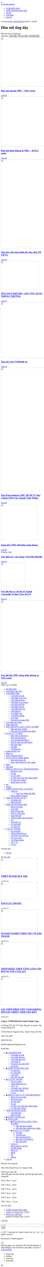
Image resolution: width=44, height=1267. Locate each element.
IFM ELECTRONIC (11, 903)
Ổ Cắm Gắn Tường (18, 780)
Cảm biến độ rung (18, 700)
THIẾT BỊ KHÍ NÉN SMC (16, 11)
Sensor (8, 787)
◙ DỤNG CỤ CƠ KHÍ (20, 1130)
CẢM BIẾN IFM (12, 8)
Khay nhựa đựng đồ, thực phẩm (23, 762)
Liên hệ (9, 17)
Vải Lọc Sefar (16, 838)
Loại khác (14, 718)
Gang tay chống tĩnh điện (25, 793)
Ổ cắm (13, 773)
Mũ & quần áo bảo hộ (19, 796)
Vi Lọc (13, 844)
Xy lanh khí (15, 827)
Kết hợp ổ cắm (16, 771)
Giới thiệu (10, 15)
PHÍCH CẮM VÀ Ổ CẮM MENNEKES (22, 769)
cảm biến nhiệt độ (17, 705)
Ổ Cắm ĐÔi (15, 776)
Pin (7, 785)
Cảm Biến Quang (17, 707)
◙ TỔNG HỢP (12, 1119)
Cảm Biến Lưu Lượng (19, 702)
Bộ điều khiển (11, 689)
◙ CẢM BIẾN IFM (13, 1053)
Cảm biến (14, 809)
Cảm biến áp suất (17, 696)
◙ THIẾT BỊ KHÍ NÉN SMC (17, 1068)
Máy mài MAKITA (18, 738)
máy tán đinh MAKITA (20, 740)
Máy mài (9, 767)
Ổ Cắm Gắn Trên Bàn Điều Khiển (24, 778)
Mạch (8, 765)
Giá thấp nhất (34, 36)
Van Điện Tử (16, 822)
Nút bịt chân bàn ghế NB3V (22, 742)
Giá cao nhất (22, 36)
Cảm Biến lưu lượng (14, 722)
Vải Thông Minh (17, 840)
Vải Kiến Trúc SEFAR (19, 836)
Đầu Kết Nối (16, 802)
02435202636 (18, 21)
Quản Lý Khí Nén (18, 813)
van (12, 820)
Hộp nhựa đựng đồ (18, 760)
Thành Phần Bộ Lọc (19, 833)
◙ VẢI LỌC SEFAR (14, 1079)
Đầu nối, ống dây (17, 1077)
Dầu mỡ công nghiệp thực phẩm (23, 731)
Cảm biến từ (15, 711)
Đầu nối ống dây (17, 811)
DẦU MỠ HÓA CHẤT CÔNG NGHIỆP (22, 727)
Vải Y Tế (14, 842)
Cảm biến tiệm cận (18, 709)
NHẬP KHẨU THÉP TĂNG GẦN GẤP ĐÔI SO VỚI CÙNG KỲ (21, 970)
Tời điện (14, 747)
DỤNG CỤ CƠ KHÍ (14, 733)
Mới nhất (13, 36)
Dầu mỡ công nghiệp (19, 729)
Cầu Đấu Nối (16, 800)
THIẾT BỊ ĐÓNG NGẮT (16, 1110)
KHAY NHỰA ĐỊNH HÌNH (17, 758)
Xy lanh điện (16, 824)
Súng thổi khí (16, 816)
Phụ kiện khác (16, 745)
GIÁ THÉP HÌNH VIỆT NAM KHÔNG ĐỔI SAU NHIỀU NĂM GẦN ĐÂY (21, 1010)
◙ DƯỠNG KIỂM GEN (15, 1117)
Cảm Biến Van (16, 713)
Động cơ (9, 753)
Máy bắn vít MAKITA (19, 736)
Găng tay (14, 791)
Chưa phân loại (12, 725)
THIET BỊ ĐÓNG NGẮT (16, 798)
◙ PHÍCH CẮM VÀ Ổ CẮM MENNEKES (23, 1095)
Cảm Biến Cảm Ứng (14, 691)
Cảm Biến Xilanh (17, 716)
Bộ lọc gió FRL (17, 807)
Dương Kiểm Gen (13, 751)
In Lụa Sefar (15, 831)
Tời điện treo (16, 749)
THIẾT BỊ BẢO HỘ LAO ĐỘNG (19, 789)
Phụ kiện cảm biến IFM (20, 720)
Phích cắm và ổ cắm (18, 782)
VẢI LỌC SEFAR (13, 829)
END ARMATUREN (14, 756)
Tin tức (8, 13)
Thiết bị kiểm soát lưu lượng (22, 818)
